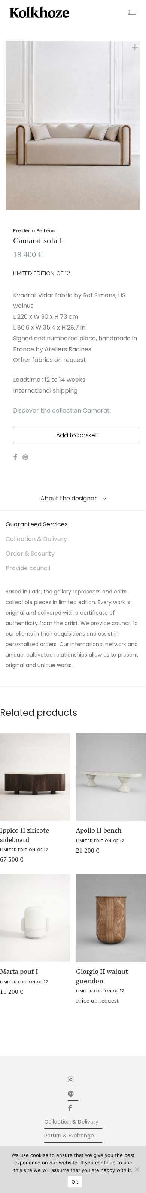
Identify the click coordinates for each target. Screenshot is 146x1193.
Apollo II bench (99, 830)
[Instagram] (71, 1079)
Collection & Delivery (36, 539)
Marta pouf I (19, 971)
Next (139, 126)
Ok (75, 1182)
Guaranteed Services (37, 524)
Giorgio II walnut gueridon (102, 976)
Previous (7, 126)
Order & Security (30, 553)
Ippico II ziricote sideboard (24, 835)
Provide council (28, 568)
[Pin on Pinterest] (25, 457)
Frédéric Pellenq (34, 230)
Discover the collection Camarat (61, 410)
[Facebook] (73, 1108)
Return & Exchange (69, 1135)
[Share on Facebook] (15, 457)
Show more (85, 853)
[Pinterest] (71, 1093)
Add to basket (76, 435)
